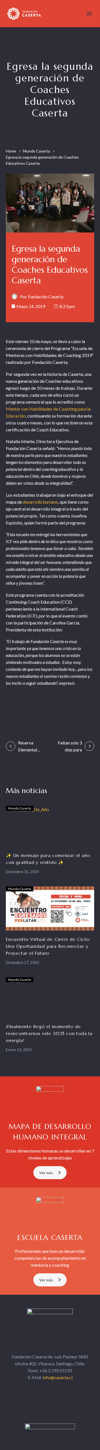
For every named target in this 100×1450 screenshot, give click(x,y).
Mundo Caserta (36, 151)
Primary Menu (89, 13)
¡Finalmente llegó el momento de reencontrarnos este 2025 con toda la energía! (49, 1033)
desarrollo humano (40, 501)
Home (11, 151)
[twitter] (45, 1388)
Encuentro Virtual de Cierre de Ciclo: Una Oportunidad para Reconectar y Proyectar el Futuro (48, 946)
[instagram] (55, 1388)
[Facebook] (9, 705)
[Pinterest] (31, 705)
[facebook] (35, 1388)
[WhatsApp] (85, 705)
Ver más (46, 1172)
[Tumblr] (42, 705)
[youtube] (65, 1388)
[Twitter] (20, 705)
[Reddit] (64, 705)
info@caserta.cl (57, 1377)
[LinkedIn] (53, 705)
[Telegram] (75, 705)
